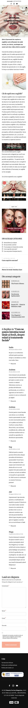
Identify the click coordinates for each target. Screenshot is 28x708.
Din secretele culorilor (10, 245)
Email (4, 618)
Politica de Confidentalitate (9, 665)
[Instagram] (14, 4)
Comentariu (5, 586)
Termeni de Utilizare (7, 663)
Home (10, 14)
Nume (4, 611)
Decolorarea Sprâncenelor (15, 295)
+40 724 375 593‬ (14, 1)
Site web (4, 625)
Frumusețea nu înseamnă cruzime (13, 247)
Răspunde (13, 363)
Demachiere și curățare (10, 242)
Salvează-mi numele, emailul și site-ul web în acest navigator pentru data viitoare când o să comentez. (12, 637)
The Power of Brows (17, 283)
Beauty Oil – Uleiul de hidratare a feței (18, 305)
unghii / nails (14, 206)
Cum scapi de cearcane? (10, 249)
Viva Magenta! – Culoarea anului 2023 (18, 316)
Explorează (16, 14)
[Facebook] (11, 4)
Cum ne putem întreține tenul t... (13, 251)
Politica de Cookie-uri (7, 668)
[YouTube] (17, 4)
